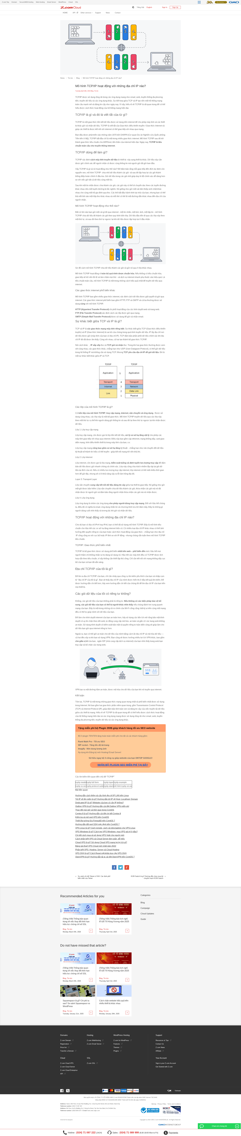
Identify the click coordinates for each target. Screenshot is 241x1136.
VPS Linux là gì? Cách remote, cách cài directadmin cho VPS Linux (105, 828)
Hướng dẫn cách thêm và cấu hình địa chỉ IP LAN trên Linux (102, 795)
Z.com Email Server (94, 1044)
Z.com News (160, 1047)
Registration (64, 1044)
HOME (65, 13)
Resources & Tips (162, 1040)
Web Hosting (40, 2)
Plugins (116, 1051)
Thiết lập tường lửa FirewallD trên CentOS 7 (95, 821)
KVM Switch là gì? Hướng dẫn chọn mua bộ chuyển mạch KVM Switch (147, 877)
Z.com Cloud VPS (66, 1063)
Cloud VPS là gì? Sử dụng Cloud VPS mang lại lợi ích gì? (101, 842)
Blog (78, 78)
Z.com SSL (91, 1063)
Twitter (120, 867)
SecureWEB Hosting (26, 2)
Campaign (145, 908)
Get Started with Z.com (164, 1067)
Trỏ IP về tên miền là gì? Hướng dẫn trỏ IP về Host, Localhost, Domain (106, 799)
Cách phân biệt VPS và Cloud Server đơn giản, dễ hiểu (100, 839)
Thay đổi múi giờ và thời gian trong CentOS (94, 810)
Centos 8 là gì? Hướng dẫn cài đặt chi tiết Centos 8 (98, 814)
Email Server (51, 2)
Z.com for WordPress (121, 1040)
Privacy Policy (162, 1104)
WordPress (62, 2)
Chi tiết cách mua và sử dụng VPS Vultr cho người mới (99, 835)
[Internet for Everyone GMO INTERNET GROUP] (221, 2)
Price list (63, 1047)
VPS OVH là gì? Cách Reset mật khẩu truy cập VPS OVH (101, 853)
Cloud (71, 2)
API (74, 13)
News (108, 13)
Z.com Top (5, 2)
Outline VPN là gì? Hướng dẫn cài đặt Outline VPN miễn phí (102, 806)
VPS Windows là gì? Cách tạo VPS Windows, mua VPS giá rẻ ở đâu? (106, 832)
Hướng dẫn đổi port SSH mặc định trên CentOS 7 (97, 824)
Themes (116, 1047)
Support (98, 13)
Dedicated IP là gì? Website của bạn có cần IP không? (99, 803)
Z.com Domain (65, 1040)
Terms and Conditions (174, 1104)
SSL (76, 2)
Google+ (127, 867)
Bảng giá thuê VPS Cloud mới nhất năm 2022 (95, 846)
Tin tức (70, 78)
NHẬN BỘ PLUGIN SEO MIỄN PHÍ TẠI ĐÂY (123, 764)
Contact (117, 13)
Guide (143, 919)
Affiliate (158, 1051)
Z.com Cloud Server (67, 1067)
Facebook (114, 867)
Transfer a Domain (67, 1051)
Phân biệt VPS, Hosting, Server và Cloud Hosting (97, 850)
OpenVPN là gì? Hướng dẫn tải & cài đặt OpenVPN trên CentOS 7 (105, 857)
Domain (14, 2)
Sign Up (175, 7)
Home (62, 78)
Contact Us (160, 1044)
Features (116, 1044)
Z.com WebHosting (94, 1040)
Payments (173, 1132)
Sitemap (153, 1104)
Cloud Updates (147, 914)
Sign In (164, 7)
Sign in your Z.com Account (166, 1063)
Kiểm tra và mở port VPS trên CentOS (92, 817)
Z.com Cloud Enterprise (68, 1070)
